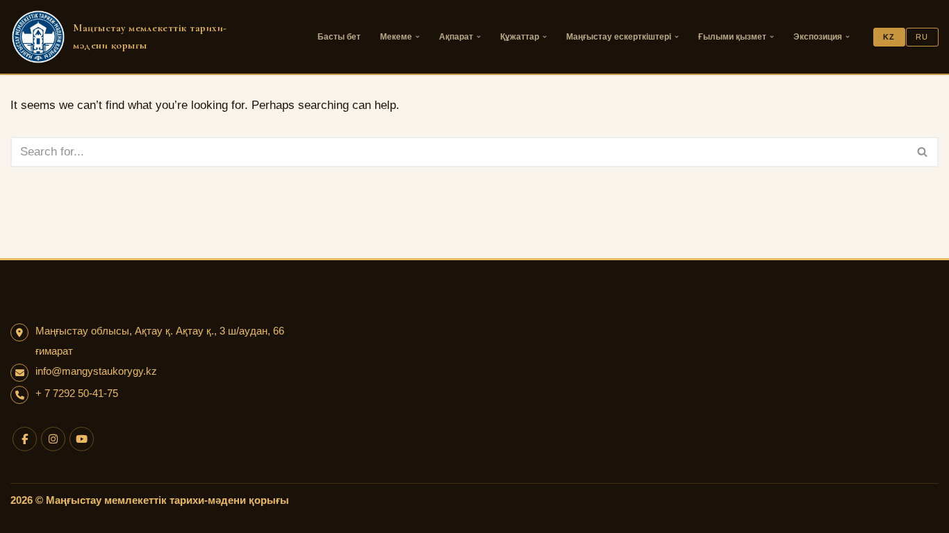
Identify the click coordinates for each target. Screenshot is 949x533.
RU (922, 37)
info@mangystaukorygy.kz (96, 371)
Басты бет (339, 37)
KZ (889, 37)
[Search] (923, 152)
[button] (417, 37)
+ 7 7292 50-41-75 (76, 393)
